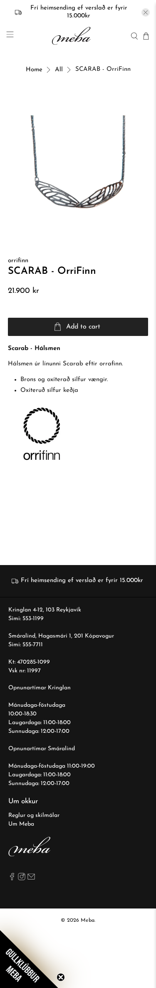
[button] (29, 959)
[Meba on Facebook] (12, 879)
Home (34, 70)
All (59, 70)
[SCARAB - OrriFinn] (78, 162)
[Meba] (72, 36)
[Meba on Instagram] (21, 879)
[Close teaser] (61, 977)
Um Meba (21, 824)
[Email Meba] (31, 879)
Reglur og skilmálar (33, 815)
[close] (145, 12)
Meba (87, 920)
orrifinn (18, 261)
